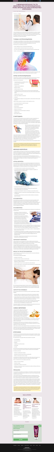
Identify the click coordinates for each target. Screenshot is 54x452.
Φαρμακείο (14, 445)
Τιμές (40, 445)
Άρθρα (34, 445)
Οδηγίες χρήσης (27, 445)
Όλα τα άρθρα (27, 421)
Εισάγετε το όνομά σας (16, 430)
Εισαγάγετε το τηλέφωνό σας (17, 434)
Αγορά (20, 439)
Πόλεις (31, 445)
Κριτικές (19, 445)
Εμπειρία (22, 445)
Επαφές (37, 445)
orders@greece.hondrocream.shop (27, 448)
